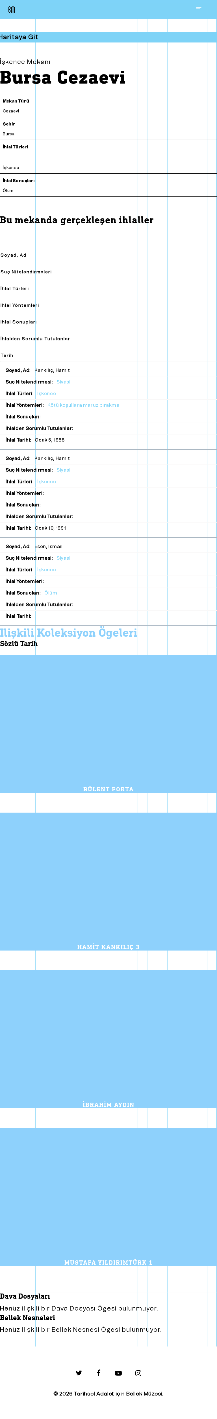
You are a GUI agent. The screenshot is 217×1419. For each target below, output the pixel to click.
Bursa (9, 134)
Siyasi (64, 382)
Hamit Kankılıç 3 (108, 947)
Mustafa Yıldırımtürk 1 (108, 1263)
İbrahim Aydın (108, 1105)
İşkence (11, 167)
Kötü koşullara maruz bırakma (83, 405)
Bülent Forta (108, 790)
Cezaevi (11, 111)
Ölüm (8, 190)
